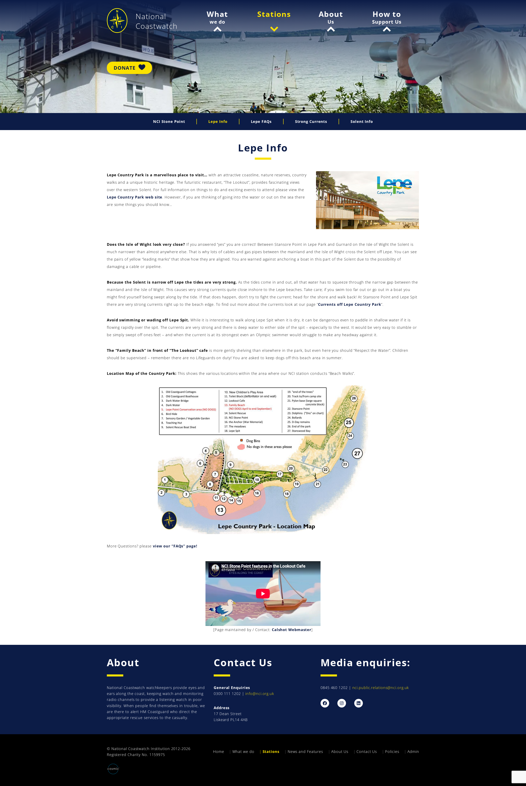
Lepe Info (217, 121)
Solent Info (362, 121)
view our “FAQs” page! (175, 546)
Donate (124, 67)
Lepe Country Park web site (134, 197)
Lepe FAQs (261, 121)
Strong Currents (311, 121)
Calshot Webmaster (291, 629)
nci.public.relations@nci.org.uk (380, 687)
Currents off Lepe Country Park (349, 304)
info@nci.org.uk (259, 693)
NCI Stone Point (169, 121)
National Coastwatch (157, 21)
